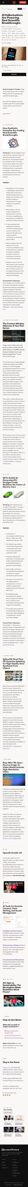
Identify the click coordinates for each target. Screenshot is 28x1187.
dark (24, 8)
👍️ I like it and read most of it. (12, 1035)
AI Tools (14, 1176)
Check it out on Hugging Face (12, 838)
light (19, 8)
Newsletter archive (7, 1112)
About (3, 1162)
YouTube (14, 1165)
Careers (4, 1165)
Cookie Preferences (17, 1185)
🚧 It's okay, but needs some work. (13, 1037)
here (21, 1080)
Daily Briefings (16, 1173)
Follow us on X (7, 1067)
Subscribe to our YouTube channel (13, 1072)
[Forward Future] (14, 2)
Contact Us (5, 1167)
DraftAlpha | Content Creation (12, 931)
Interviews (15, 1167)
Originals (14, 1170)
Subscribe (22, 2)
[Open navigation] (3, 2)
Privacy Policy (8, 1185)
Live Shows (15, 1162)
